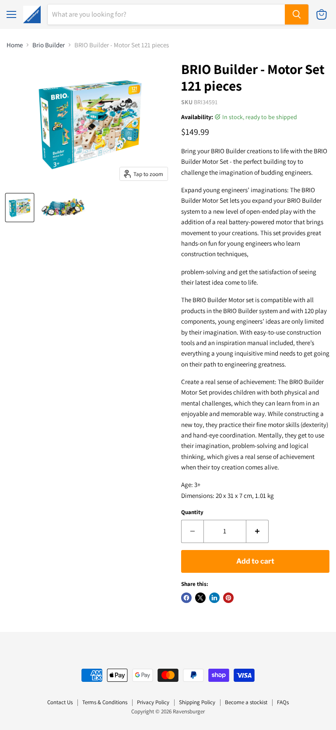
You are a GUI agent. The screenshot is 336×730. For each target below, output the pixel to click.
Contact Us (60, 702)
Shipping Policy (197, 702)
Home (15, 45)
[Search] (296, 14)
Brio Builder (48, 45)
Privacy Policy (153, 702)
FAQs (283, 702)
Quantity (192, 512)
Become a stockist (246, 702)
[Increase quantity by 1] (257, 531)
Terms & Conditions (104, 702)
